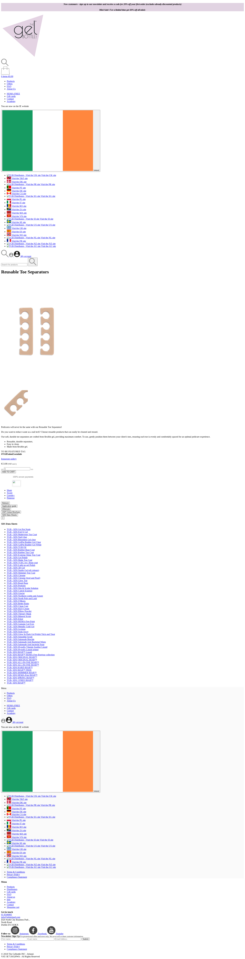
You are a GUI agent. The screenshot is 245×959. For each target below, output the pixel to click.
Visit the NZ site (48, 243)
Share (9, 490)
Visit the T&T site (19, 178)
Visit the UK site (48, 175)
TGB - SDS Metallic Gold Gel (20, 626)
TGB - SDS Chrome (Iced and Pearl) (23, 578)
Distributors (12, 889)
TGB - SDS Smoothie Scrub (19, 637)
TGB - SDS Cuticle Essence (19, 591)
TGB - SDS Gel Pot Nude (18, 529)
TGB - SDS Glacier (16, 593)
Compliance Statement (17, 877)
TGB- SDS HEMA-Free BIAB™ (22, 675)
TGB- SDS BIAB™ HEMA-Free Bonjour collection (31, 654)
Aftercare (6, 509)
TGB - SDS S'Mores (16, 601)
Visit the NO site (19, 235)
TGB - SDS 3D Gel (16, 568)
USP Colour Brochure (11, 512)
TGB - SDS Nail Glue (17, 537)
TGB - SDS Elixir (15, 619)
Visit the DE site (18, 191)
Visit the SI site (46, 219)
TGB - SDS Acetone (16, 629)
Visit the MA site (19, 213)
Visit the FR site (18, 241)
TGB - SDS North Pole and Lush (22, 598)
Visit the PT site (18, 188)
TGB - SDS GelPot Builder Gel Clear (24, 542)
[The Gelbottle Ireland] (23, 57)
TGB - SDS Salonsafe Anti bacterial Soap (25, 644)
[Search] (5, 256)
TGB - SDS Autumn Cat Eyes (20, 624)
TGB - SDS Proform (16, 585)
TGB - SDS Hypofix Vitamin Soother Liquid (27, 647)
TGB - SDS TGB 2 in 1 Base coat (22, 562)
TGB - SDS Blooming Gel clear (21, 539)
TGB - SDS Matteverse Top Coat (22, 534)
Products (11, 81)
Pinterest (10, 498)
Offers (9, 84)
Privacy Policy (13, 874)
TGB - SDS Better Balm (18, 603)
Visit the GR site (18, 228)
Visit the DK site (19, 182)
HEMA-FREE (13, 94)
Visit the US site (47, 225)
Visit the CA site (18, 193)
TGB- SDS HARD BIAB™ (20, 667)
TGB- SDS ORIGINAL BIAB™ (22, 657)
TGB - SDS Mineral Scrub (19, 616)
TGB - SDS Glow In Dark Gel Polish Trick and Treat (31, 634)
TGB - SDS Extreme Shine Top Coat (23, 555)
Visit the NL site (47, 237)
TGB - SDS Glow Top (17, 580)
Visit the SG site (47, 196)
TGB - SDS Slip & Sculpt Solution (22, 588)
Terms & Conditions (16, 872)
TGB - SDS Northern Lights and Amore (25, 596)
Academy (11, 101)
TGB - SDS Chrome (16, 575)
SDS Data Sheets (9, 515)
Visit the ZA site (18, 209)
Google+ (11, 495)
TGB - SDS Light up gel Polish (21, 565)
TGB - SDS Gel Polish (17, 557)
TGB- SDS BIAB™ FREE (19, 670)
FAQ (9, 86)
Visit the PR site (47, 184)
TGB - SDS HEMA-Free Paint (21, 621)
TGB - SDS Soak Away (17, 631)
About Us (11, 89)
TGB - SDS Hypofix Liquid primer (23, 649)
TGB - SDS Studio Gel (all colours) (23, 570)
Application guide (9, 506)
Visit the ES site (18, 231)
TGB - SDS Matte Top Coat (19, 560)
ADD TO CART (8, 472)
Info (8, 899)
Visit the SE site (18, 222)
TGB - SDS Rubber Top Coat (20, 552)
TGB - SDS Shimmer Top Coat (21, 573)
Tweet (9, 493)
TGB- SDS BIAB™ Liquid (19, 652)
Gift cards (11, 96)
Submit (85, 939)
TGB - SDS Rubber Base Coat (21, 550)
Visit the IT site (18, 202)
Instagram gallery (9, 459)
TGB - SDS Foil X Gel (17, 532)
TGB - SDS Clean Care (17, 606)
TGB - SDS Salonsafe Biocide (20, 639)
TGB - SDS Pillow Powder (19, 611)
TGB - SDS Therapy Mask (19, 614)
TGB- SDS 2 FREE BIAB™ (20, 680)
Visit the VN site (19, 216)
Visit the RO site (18, 206)
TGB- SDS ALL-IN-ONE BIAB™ (23, 662)
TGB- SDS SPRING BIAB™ (20, 678)
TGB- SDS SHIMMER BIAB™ (22, 672)
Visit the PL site (18, 199)
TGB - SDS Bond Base (17, 583)
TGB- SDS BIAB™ (16, 683)
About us (11, 897)
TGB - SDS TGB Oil (16, 547)
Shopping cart (13, 907)
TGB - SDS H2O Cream (18, 608)
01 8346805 (6, 914)
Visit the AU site (48, 246)
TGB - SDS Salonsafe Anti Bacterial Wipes (26, 642)
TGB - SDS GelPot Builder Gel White (24, 545)
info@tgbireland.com (10, 917)
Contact (10, 99)
